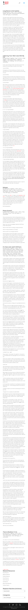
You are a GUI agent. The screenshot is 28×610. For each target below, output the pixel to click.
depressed (11, 543)
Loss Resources (5, 581)
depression (21, 195)
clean (11, 195)
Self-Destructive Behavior (18, 13)
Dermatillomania (7, 534)
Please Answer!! (7, 210)
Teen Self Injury (6, 14)
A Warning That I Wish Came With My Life (13, 56)
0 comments (15, 192)
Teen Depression (18, 191)
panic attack (19, 150)
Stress (9, 213)
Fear (23, 212)
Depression (5, 190)
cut (13, 145)
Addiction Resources (6, 574)
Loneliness (14, 534)
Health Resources (6, 579)
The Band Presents (6, 585)
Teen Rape (5, 255)
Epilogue (5, 187)
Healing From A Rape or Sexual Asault (13, 250)
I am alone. (17, 559)
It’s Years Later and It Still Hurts (12, 247)
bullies (7, 87)
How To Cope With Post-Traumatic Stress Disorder (13, 251)
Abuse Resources (6, 572)
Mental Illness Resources (7, 583)
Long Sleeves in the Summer (11, 11)
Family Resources (6, 578)
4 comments (15, 14)
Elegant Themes (13, 607)
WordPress (14, 608)
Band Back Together (9, 58)
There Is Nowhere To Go (10, 532)
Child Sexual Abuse (11, 59)
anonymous (7, 12)
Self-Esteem (20, 534)
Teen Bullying (10, 60)
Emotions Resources (6, 576)
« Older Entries (5, 569)
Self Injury (9, 13)
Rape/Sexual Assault (12, 254)
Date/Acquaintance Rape (9, 249)
